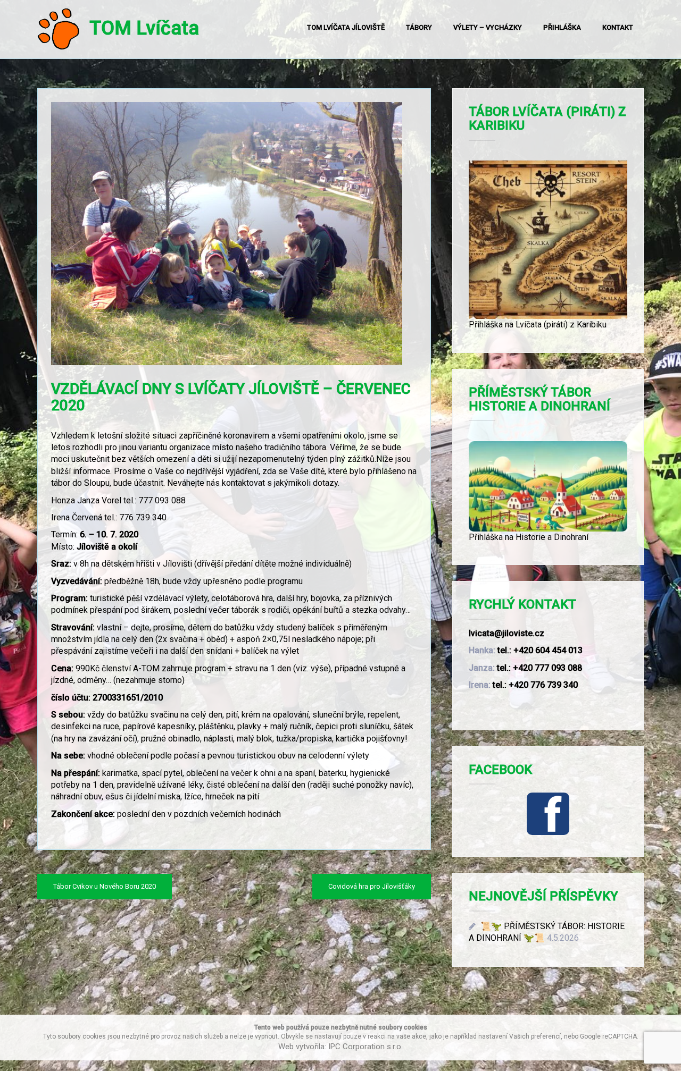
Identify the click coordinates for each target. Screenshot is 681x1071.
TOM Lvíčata (139, 28)
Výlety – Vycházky (487, 27)
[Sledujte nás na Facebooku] (548, 813)
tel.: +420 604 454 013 (540, 650)
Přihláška (562, 27)
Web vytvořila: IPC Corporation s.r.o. (340, 1046)
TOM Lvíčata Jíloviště (346, 27)
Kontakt (617, 27)
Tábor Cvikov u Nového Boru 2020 (104, 886)
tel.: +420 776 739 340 (535, 685)
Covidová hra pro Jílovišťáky (371, 886)
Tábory (419, 27)
